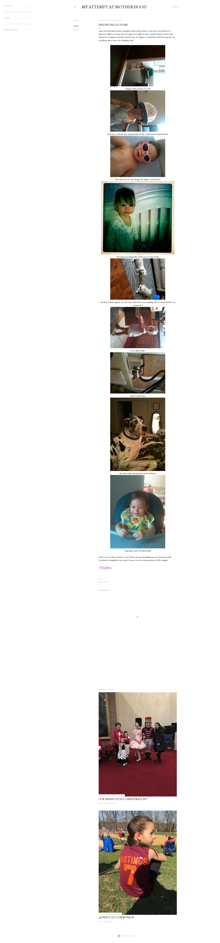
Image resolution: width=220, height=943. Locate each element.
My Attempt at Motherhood (114, 7)
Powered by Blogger (128, 936)
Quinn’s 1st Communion (116, 917)
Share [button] (75, 20)
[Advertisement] (138, 667)
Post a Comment (110, 803)
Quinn (75, 30)
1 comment (108, 921)
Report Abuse (11, 30)
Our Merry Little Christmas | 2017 (123, 799)
